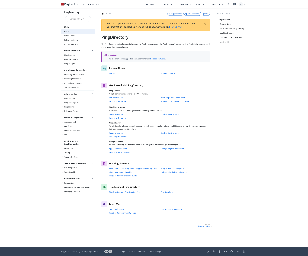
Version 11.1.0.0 (77, 19)
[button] (242, 4)
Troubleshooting (70, 157)
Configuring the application (172, 148)
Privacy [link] (132, 251)
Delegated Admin (71, 111)
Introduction (69, 183)
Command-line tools (72, 130)
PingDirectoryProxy (71, 59)
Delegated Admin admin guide (174, 172)
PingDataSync (69, 63)
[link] (69, 4)
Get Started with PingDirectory (232, 28)
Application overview (118, 148)
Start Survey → (177, 26)
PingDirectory (71, 12)
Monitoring (68, 148)
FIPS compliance (70, 168)
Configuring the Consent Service (77, 187)
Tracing (67, 152)
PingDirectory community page (122, 213)
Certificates (68, 126)
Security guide (70, 172)
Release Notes (225, 24)
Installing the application (120, 152)
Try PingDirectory (116, 209)
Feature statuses (71, 44)
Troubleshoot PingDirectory (231, 37)
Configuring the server (170, 114)
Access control (70, 122)
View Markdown (193, 14)
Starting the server (71, 87)
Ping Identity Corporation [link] (87, 251)
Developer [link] (185, 4)
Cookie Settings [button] (155, 251)
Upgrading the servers (73, 83)
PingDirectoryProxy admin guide (123, 176)
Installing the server (117, 101)
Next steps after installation (173, 97)
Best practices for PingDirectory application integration (133, 168)
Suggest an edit (176, 14)
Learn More (224, 42)
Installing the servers (72, 79)
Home (66, 31)
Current (112, 73)
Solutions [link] (201, 4)
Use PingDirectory (227, 33)
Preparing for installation (74, 74)
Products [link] (151, 4)
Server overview (116, 97)
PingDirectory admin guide (120, 172)
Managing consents (72, 191)
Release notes (69, 36)
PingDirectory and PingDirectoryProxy (125, 192)
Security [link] (141, 251)
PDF (206, 14)
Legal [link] (123, 251)
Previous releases (168, 73)
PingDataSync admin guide (172, 168)
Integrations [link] (168, 4)
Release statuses (71, 40)
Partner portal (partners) (171, 209)
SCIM (66, 135)
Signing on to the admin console (175, 101)
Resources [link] (217, 4)
